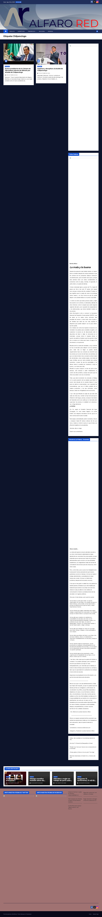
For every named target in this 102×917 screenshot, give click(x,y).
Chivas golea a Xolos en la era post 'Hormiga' (82, 752)
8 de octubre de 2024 (12, 75)
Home (90, 914)
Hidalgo (12, 31)
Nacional (42, 31)
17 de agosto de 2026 (60, 783)
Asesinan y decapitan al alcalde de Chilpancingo (50, 69)
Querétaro (21, 31)
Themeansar (28, 914)
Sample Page (96, 914)
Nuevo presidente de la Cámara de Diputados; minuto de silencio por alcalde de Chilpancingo (18, 70)
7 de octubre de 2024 (44, 73)
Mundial (50, 31)
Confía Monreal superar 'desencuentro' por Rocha (74, 807)
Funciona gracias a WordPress (10, 914)
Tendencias (31, 31)
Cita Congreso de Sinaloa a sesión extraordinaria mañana (75, 800)
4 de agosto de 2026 (84, 783)
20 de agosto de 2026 (13, 783)
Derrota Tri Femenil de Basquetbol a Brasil (81, 743)
